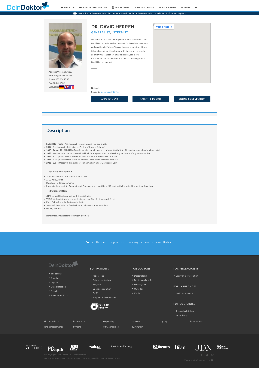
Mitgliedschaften (58, 190)
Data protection (58, 286)
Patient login (98, 275)
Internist (120, 32)
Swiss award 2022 (59, 295)
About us (55, 278)
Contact (138, 293)
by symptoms (196, 321)
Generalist (100, 32)
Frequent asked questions (104, 297)
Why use (97, 284)
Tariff (95, 293)
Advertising (181, 315)
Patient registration (102, 280)
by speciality (108, 321)
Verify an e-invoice (184, 293)
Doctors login (140, 275)
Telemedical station (185, 311)
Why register (140, 284)
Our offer (138, 289)
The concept (56, 273)
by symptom (137, 326)
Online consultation (102, 289)
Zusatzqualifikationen (60, 171)
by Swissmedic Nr (111, 326)
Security (55, 291)
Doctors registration (143, 280)
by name (136, 321)
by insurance (79, 321)
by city (164, 321)
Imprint (54, 282)
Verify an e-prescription (187, 275)
